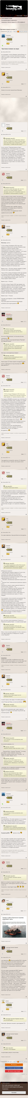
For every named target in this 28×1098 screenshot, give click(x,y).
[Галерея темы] (16, 29)
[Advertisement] (14, 26)
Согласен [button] (14, 1092)
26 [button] (20, 31)
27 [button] (22, 31)
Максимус (7, 355)
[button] (8, 31)
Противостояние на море (7, 29)
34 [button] (24, 31)
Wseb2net (7, 187)
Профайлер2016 (8, 826)
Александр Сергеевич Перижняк (12, 1018)
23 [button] (14, 31)
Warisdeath (7, 138)
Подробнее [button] (5, 1088)
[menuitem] (25, 15)
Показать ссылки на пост (5, 67)
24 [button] (16, 31)
